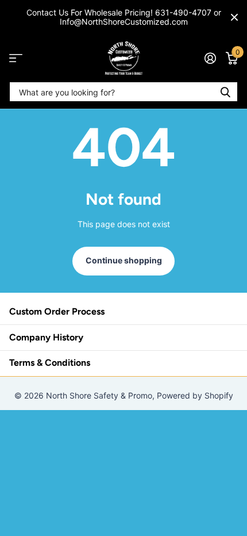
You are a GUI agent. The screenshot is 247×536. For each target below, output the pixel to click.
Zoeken (225, 92)
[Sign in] (210, 58)
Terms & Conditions (49, 362)
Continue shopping (124, 260)
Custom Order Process (57, 311)
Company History (46, 337)
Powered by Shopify (195, 395)
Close (234, 17)
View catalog (15, 58)
